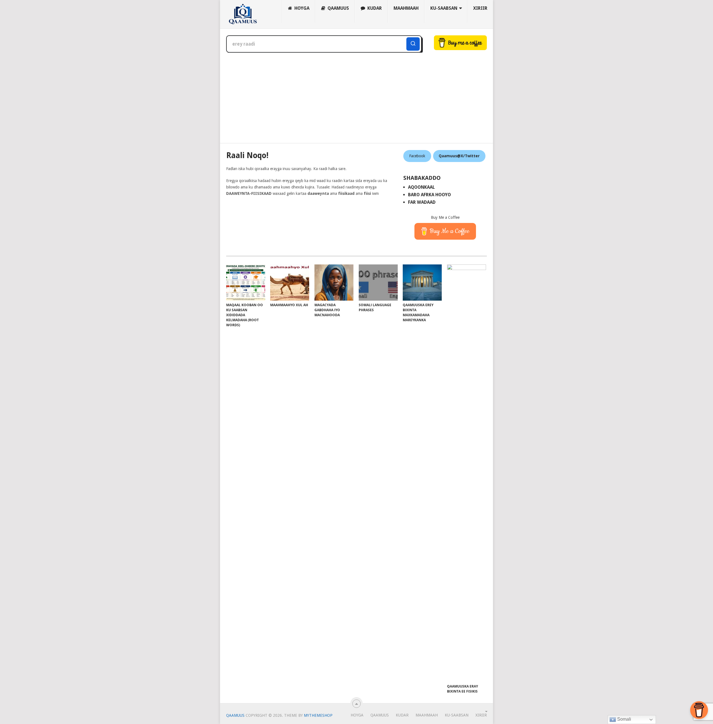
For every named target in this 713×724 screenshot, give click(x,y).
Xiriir (480, 8)
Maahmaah (406, 8)
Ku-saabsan (443, 8)
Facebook (417, 156)
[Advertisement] (356, 94)
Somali (623, 719)
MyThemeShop (318, 715)
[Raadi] (413, 44)
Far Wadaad (422, 202)
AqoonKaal (421, 187)
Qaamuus (337, 8)
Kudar (374, 8)
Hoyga (301, 8)
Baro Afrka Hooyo (429, 194)
